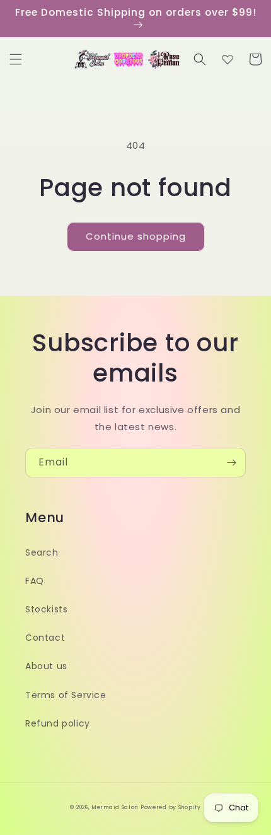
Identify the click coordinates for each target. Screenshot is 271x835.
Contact (45, 637)
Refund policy (57, 723)
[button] (16, 59)
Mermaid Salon (114, 807)
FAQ (34, 581)
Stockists (46, 609)
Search (42, 552)
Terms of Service (66, 695)
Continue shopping (136, 236)
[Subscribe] (231, 462)
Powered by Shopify (171, 807)
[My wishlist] (227, 59)
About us (46, 666)
